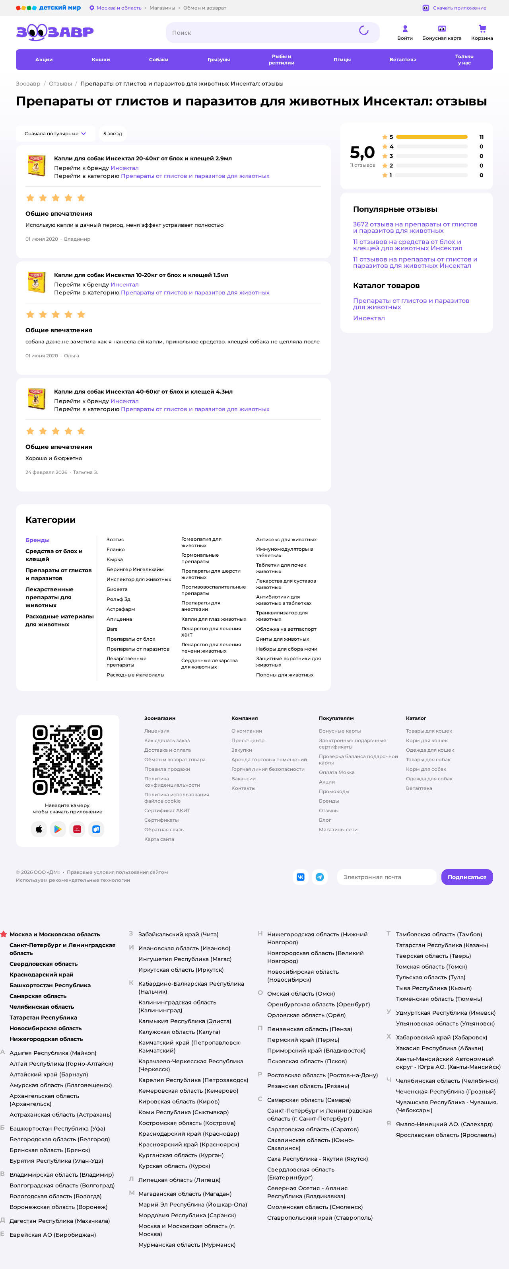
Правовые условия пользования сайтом (117, 872)
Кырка (115, 559)
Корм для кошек (427, 740)
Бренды (329, 801)
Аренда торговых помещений (269, 759)
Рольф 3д (118, 599)
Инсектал (369, 318)
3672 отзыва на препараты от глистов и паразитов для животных (415, 227)
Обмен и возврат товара (175, 759)
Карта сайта (159, 839)
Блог (325, 820)
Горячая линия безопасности (268, 769)
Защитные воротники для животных (288, 661)
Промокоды (334, 791)
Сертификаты (161, 820)
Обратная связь (164, 829)
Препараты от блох (131, 639)
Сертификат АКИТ (167, 810)
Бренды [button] (37, 540)
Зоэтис (115, 539)
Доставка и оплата (167, 750)
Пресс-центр (247, 740)
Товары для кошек (429, 731)
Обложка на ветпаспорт (286, 629)
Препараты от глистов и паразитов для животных (411, 304)
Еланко (116, 549)
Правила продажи (167, 769)
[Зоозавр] (84, 32)
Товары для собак (428, 759)
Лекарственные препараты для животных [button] (49, 597)
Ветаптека (419, 788)
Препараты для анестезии (200, 606)
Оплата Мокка (337, 772)
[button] (55, 134)
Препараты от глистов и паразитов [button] (58, 574)
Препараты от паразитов (138, 649)
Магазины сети (338, 829)
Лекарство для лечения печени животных (211, 647)
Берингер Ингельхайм (135, 569)
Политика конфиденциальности (172, 782)
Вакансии (243, 779)
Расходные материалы (136, 675)
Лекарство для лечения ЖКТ (211, 632)
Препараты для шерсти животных (211, 574)
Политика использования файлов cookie (176, 797)
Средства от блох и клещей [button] (54, 555)
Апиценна (119, 619)
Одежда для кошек (430, 750)
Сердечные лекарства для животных (209, 663)
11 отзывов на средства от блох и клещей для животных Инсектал (407, 245)
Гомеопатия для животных (201, 542)
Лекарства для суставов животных (286, 584)
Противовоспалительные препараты (213, 590)
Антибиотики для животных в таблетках (283, 600)
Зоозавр (28, 83)
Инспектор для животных (139, 579)
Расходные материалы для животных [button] (59, 620)
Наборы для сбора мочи (286, 649)
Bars (112, 629)
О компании (246, 731)
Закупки (241, 750)
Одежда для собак (429, 779)
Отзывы (60, 83)
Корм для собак (426, 769)
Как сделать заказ (167, 740)
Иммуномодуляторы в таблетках (284, 552)
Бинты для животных (282, 639)
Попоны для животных (284, 675)
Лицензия (156, 731)
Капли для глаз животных (213, 619)
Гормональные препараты (200, 558)
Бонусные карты (340, 731)
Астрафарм (121, 609)
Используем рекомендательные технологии (73, 880)
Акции (327, 782)
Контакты (243, 788)
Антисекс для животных (286, 539)
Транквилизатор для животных (282, 616)
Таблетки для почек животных (281, 568)
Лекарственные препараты (127, 661)
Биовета (117, 589)
